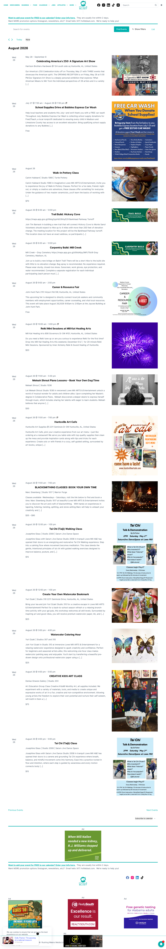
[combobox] (137, 5)
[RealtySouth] (83, 914)
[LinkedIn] (108, 5)
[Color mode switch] (161, 5)
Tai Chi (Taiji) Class (65, 743)
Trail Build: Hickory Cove (65, 214)
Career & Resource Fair (65, 287)
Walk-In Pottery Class (66, 172)
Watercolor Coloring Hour (66, 634)
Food (35, 5)
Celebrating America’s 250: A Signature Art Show (65, 61)
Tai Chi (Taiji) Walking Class (65, 528)
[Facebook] (98, 5)
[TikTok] (113, 5)
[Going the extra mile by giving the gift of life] (83, 846)
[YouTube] (118, 5)
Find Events (121, 29)
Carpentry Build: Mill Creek (66, 247)
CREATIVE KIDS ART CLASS (65, 676)
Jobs (53, 5)
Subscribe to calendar (144, 818)
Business (25, 5)
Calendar (43, 5)
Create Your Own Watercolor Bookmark (66, 594)
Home (6, 5)
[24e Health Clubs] (83, 941)
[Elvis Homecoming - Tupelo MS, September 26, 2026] (25, 914)
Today (19, 39)
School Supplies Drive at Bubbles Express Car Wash (65, 107)
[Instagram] (103, 5)
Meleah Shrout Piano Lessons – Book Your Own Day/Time (65, 380)
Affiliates (61, 5)
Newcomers (15, 5)
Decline (23, 940)
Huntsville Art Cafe (65, 421)
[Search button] (155, 5)
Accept (11, 940)
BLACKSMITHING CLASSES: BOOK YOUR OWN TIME (66, 487)
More (72, 5)
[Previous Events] (9, 39)
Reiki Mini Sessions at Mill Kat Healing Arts (66, 328)
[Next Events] (12, 39)
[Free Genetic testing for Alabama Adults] (141, 914)
